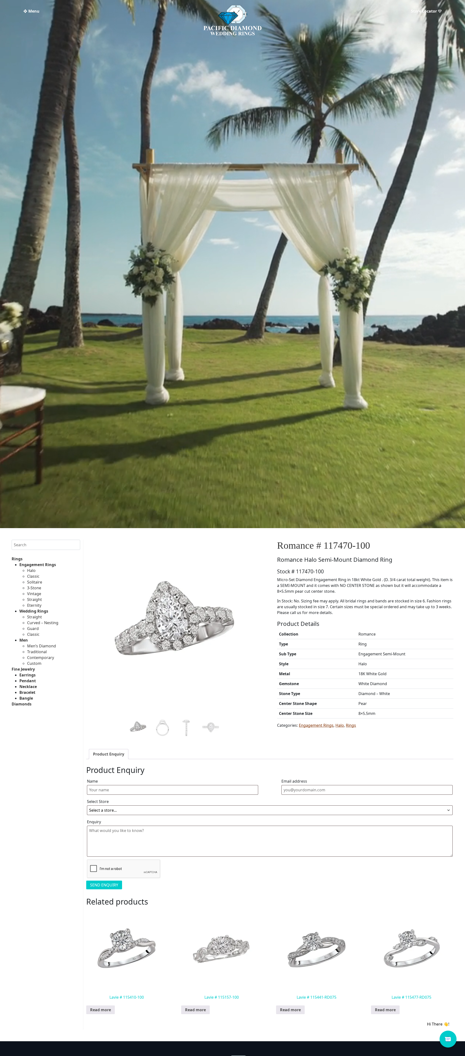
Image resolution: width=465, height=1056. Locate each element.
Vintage (34, 593)
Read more (100, 1009)
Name (92, 781)
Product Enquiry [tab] (108, 754)
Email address (294, 781)
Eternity (34, 605)
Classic (33, 576)
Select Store (98, 801)
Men (23, 640)
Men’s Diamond (41, 646)
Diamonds (21, 704)
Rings (17, 559)
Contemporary (40, 657)
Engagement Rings (37, 564)
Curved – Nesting (42, 622)
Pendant (27, 680)
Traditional (37, 651)
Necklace (28, 686)
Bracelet (27, 692)
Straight (34, 599)
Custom (34, 663)
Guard (33, 628)
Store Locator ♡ (426, 11)
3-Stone (34, 588)
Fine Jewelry (23, 669)
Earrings (27, 675)
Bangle (26, 698)
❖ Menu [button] (31, 11)
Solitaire (34, 582)
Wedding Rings (33, 611)
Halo (31, 570)
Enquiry (94, 821)
